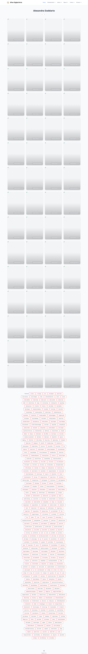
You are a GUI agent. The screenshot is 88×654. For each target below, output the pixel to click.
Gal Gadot (28, 495)
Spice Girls (45, 631)
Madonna (28, 579)
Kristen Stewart (35, 563)
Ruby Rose (48, 625)
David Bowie (43, 471)
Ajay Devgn (62, 403)
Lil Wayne (45, 573)
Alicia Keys (53, 409)
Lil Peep (24, 573)
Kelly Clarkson (61, 551)
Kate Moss (63, 545)
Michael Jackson (26, 600)
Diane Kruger (39, 474)
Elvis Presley (58, 483)
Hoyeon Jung (42, 508)
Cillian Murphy (28, 467)
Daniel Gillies (26, 471)
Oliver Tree (26, 610)
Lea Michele (25, 566)
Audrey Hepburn (52, 427)
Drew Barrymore (27, 477)
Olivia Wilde (43, 610)
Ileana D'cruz (26, 514)
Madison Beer (61, 576)
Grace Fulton (35, 498)
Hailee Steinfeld (37, 501)
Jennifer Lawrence (38, 526)
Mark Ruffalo (25, 585)
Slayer (61, 628)
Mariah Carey (36, 582)
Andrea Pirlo (33, 415)
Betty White (54, 437)
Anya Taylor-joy (36, 421)
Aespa (38, 403)
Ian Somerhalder (54, 511)
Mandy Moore (52, 579)
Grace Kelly (43, 498)
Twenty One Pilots (27, 634)
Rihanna (50, 622)
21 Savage (39, 393)
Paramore (43, 613)
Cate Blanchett (53, 452)
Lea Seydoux (33, 566)
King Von (27, 560)
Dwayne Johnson (43, 477)
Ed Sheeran (61, 477)
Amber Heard (48, 412)
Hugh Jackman (36, 511)
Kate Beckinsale (45, 545)
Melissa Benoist (62, 594)
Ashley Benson (62, 424)
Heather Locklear (53, 505)
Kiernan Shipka (27, 557)
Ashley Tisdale (27, 427)
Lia (33, 569)
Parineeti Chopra (52, 613)
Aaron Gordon (25, 396)
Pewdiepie (47, 616)
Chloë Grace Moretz (57, 458)
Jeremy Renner (28, 529)
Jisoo (47, 532)
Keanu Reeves (35, 551)
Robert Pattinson (31, 625)
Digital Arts (44, 653)
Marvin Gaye (40, 588)
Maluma (44, 579)
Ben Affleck (46, 433)
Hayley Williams (35, 505)
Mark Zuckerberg (43, 585)
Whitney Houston (46, 634)
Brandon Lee (59, 443)
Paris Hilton (60, 613)
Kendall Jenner (26, 554)
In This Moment (45, 514)
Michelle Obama (35, 600)
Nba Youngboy (36, 607)
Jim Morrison (35, 532)
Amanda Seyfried (38, 412)
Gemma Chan (45, 495)
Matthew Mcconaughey (31, 591)
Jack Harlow (50, 517)
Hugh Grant (27, 511)
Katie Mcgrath (54, 548)
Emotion (78, 2)
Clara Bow (36, 467)
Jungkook (43, 542)
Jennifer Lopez (48, 526)
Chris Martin (26, 464)
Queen (53, 619)
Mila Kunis (44, 600)
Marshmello (62, 585)
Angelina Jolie (61, 415)
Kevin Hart (52, 554)
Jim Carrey (28, 532)
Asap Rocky (54, 424)
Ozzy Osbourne (35, 613)
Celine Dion (61, 452)
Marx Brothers (48, 588)
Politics (32, 619)
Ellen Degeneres (61, 480)
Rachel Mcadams (61, 619)
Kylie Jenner (43, 563)
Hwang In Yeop (45, 511)
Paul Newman (25, 616)
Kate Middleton (54, 545)
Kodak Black (43, 560)
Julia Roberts (26, 542)
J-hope (43, 517)
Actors (58, 396)
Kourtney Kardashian (53, 560)
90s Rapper (51, 393)
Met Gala (34, 597)
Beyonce (61, 437)
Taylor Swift (52, 631)
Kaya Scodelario (26, 551)
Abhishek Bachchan (49, 396)
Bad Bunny (47, 430)
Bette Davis (46, 437)
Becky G (31, 433)
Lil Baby (48, 569)
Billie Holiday (39, 440)
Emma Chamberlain (51, 486)
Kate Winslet (25, 548)
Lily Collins (52, 573)
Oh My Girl (61, 607)
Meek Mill (41, 591)
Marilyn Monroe (45, 582)
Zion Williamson (43, 637)
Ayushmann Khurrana (27, 430)
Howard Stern (34, 508)
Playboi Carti (25, 619)
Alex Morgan (27, 409)
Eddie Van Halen (26, 480)
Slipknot (29, 631)
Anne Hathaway (35, 418)
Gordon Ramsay (27, 498)
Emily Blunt (35, 486)
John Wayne (26, 539)
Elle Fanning (52, 480)
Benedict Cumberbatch (29, 437)
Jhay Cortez (60, 529)
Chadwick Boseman (35, 455)
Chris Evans (51, 461)
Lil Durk (55, 569)
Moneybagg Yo (42, 603)
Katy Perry (62, 548)
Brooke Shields (35, 446)
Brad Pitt (42, 443)
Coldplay (43, 467)
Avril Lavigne (61, 427)
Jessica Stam (44, 529)
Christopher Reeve (59, 464)
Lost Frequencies (26, 576)
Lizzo (58, 573)
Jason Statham (44, 523)
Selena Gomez (54, 628)
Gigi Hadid (53, 495)
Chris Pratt (34, 464)
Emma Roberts (25, 489)
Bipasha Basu (55, 440)
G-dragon (60, 492)
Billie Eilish (31, 440)
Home (44, 2)
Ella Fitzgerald (44, 480)
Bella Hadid (38, 433)
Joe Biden (53, 532)
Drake (61, 474)
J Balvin (32, 517)
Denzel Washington (30, 474)
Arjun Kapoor (53, 421)
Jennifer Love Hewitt (58, 526)
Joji (40, 539)
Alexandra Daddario (37, 409)
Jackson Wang (58, 517)
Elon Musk (44, 483)
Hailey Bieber (46, 501)
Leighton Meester (50, 566)
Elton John (51, 483)
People (40, 616)
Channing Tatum (45, 455)
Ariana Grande (45, 421)
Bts (64, 446)
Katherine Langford (44, 548)
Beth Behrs (39, 437)
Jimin (42, 532)
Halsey (53, 501)
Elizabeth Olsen (35, 480)
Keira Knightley (44, 551)
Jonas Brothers (54, 539)
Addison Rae (60, 399)
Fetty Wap (34, 492)
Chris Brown (35, 461)
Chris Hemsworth (60, 461)
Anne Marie (43, 418)
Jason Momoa (35, 523)
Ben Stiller (62, 433)
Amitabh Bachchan (57, 412)
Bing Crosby (47, 440)
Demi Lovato (61, 471)
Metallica (41, 597)
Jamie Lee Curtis (62, 520)
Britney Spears (26, 446)
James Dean (45, 520)
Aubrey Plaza (42, 427)
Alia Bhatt (46, 409)
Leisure (58, 2)
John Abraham (33, 535)
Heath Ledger (44, 505)
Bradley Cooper (50, 443)
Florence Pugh (42, 492)
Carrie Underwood (43, 452)
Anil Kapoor (26, 418)
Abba (41, 396)
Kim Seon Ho (61, 557)
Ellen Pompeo (29, 483)
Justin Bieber (50, 542)
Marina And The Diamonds (57, 582)
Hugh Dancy (59, 508)
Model (35, 603)
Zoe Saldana (51, 637)
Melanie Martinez (52, 594)
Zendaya (35, 637)
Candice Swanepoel (51, 449)
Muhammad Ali (27, 607)
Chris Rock (42, 464)
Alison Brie (60, 409)
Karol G (37, 545)
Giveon (60, 495)
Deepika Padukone (52, 471)
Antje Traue (61, 418)
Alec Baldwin (59, 406)
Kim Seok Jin (53, 557)
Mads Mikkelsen (36, 579)
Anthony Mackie (52, 418)
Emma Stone (34, 489)
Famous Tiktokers (61, 489)
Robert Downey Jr (58, 622)
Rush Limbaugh (57, 625)
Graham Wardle (52, 498)
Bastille (62, 430)
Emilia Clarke (26, 486)
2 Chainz (32, 393)
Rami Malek (28, 622)
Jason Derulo (27, 523)
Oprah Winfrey (60, 610)
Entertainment (50, 2)
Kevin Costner (44, 554)
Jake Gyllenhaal (37, 520)
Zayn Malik (62, 634)
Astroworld (35, 427)
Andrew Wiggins (52, 415)
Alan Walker (51, 406)
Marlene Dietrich (53, 585)
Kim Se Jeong (45, 557)
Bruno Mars (58, 446)
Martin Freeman (31, 588)
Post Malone (46, 619)
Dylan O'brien (53, 477)
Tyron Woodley (37, 634)
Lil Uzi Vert (37, 573)
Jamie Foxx (53, 520)
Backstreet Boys (38, 430)
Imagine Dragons (35, 514)
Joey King (25, 535)
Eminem (41, 486)
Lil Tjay (30, 573)
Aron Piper (46, 424)
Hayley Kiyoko (26, 505)
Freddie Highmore (51, 492)
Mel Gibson (34, 594)
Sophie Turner (36, 631)
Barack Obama (55, 430)
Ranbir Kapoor (36, 622)
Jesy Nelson (52, 529)
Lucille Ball (35, 576)
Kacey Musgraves (59, 542)
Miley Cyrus (51, 600)
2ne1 (45, 393)
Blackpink (63, 440)
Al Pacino (44, 406)
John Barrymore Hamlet (43, 535)
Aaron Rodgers (34, 396)
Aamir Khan (59, 393)
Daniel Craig (59, 467)
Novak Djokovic (53, 607)
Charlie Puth (29, 458)
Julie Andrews (35, 542)
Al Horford (37, 406)
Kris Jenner (27, 563)
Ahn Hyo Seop (45, 403)
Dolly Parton (54, 474)
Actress (63, 396)
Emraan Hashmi (52, 489)
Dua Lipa (35, 477)
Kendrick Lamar (35, 554)
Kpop (61, 560)
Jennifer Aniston (28, 526)
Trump (59, 631)
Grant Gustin (61, 498)
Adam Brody (35, 399)
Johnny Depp (34, 539)
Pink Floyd (63, 616)
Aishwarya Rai (54, 403)
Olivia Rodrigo (35, 610)
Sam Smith (39, 628)
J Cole (38, 517)
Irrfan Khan (61, 514)
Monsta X (50, 603)
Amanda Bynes (29, 412)
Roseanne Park (40, 625)
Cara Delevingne (61, 449)
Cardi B (25, 452)
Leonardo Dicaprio (61, 566)
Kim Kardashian (36, 557)
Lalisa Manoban (60, 563)
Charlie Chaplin (62, 455)
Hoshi (27, 508)
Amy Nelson (25, 415)
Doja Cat (46, 474)
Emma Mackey (60, 486)
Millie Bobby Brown (61, 600)
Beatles (25, 433)
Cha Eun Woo (25, 455)
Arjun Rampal (62, 421)
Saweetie (46, 628)
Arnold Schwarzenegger (36, 424)
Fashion (27, 492)
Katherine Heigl (34, 548)
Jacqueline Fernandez (26, 520)
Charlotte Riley (47, 458)
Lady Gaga (51, 563)
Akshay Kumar (29, 406)
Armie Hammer (25, 424)
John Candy (54, 535)
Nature (65, 2)
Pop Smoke (39, 619)
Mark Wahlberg (34, 585)
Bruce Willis (50, 446)
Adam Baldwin (27, 399)
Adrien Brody (31, 403)
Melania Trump (43, 594)
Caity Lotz (25, 449)
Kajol (24, 545)
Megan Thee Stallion (57, 591)
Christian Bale (50, 464)
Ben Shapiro (53, 433)
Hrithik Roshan (51, 508)
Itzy (27, 517)
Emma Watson (42, 489)
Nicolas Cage (44, 607)
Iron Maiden (53, 514)
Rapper (43, 622)
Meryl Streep (26, 597)
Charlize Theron (38, 458)
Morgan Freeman (58, 603)
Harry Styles (59, 501)
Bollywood (36, 443)
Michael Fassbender (60, 597)
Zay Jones (55, 634)
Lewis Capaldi (27, 569)
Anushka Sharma (26, 421)
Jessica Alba (36, 529)
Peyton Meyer (55, 616)
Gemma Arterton (36, 495)
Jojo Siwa (46, 539)
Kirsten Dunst (35, 560)
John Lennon (61, 535)
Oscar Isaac (26, 613)
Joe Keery (60, 532)
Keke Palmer (53, 551)
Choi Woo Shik (27, 461)
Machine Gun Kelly (52, 576)
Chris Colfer (43, 461)
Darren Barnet (35, 471)
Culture (71, 2)
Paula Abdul (33, 616)
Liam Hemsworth (40, 569)
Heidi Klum (62, 505)
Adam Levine (43, 399)
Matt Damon (57, 588)
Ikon (62, 511)
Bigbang (24, 440)
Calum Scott (32, 449)
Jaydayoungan (53, 523)
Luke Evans (43, 576)
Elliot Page (37, 483)
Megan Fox (48, 591)
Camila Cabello (41, 449)
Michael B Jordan (49, 597)
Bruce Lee (43, 446)
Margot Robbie (28, 582)
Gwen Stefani (28, 501)
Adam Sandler (52, 399)
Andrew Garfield (42, 415)
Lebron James (41, 566)
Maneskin (60, 579)
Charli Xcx (54, 455)
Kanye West (30, 545)
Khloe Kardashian (61, 554)
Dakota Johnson (51, 467)
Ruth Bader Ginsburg (29, 628)
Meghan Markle (25, 594)
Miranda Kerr (28, 603)
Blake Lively (28, 443)
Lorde (63, 573)
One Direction (51, 610)
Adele (24, 403)
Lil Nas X (61, 569)
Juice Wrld (62, 539)
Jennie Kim (61, 523)
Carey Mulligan (33, 452)
